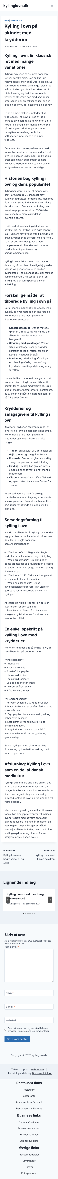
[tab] (23, 913)
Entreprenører (29, 1173)
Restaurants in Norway (29, 1108)
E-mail (10, 1006)
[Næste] (50, 900)
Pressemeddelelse (29, 1154)
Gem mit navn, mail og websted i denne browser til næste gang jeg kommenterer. (29, 1029)
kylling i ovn (12, 46)
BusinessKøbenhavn (29, 1128)
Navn (10, 993)
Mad (7, 20)
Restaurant (29, 1089)
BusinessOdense (29, 1134)
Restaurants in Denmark (29, 1102)
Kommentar (12, 946)
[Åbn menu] (52, 5)
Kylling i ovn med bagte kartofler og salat (13, 856)
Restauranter (29, 1096)
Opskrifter (16, 20)
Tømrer (29, 1167)
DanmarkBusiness (29, 1122)
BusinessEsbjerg (29, 1140)
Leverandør (29, 1160)
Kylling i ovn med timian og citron (45, 855)
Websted (11, 1020)
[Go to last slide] (8, 900)
